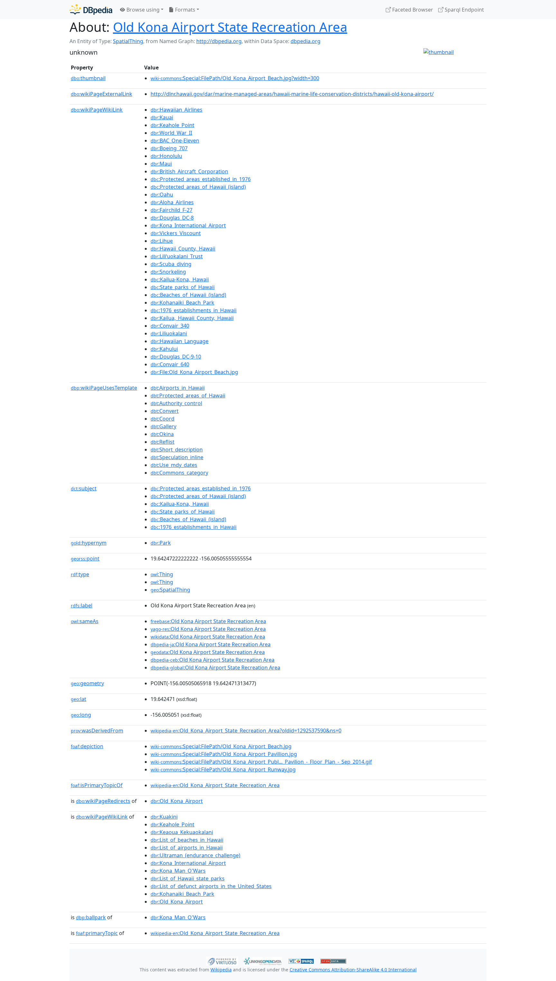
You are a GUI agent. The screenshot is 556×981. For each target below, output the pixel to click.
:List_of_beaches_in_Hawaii (187, 839)
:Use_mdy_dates (174, 464)
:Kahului (164, 348)
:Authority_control (176, 403)
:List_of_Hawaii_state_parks (188, 878)
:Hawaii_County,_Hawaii (183, 248)
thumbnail (88, 78)
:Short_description (177, 449)
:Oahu (162, 194)
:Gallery (163, 426)
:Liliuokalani (169, 333)
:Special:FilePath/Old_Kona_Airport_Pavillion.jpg (224, 754)
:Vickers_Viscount (176, 233)
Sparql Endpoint (463, 9)
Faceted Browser (412, 9)
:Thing (162, 574)
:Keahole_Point (172, 125)
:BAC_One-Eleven (175, 140)
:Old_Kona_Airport (177, 800)
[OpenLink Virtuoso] (222, 960)
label (81, 605)
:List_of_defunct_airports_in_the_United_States (211, 886)
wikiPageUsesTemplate (104, 387)
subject (84, 488)
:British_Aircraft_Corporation (189, 171)
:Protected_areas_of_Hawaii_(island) (198, 186)
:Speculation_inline (177, 457)
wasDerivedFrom (97, 730)
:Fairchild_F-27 (171, 209)
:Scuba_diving (171, 264)
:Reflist (162, 441)
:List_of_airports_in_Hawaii (187, 847)
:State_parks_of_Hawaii (183, 287)
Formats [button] (184, 9)
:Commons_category (179, 472)
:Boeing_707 (169, 148)
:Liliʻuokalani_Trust (177, 256)
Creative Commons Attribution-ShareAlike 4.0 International (353, 970)
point (85, 558)
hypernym (89, 542)
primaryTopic (97, 933)
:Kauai (162, 117)
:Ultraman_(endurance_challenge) (195, 855)
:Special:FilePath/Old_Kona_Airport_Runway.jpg (223, 769)
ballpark (91, 917)
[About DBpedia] (91, 9)
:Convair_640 (170, 364)
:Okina (162, 434)
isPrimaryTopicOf (97, 785)
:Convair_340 (170, 325)
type (80, 574)
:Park (161, 542)
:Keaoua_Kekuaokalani (182, 832)
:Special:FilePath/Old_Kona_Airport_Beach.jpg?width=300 (235, 78)
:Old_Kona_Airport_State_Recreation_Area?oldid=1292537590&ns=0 (246, 730)
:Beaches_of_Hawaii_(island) (188, 294)
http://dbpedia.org (219, 41)
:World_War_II (171, 132)
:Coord (162, 418)
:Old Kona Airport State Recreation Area (208, 621)
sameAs (84, 621)
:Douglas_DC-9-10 (176, 356)
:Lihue (162, 240)
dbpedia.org (305, 41)
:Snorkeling (168, 271)
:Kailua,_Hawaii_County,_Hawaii (192, 318)
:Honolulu (166, 155)
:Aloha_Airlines (172, 202)
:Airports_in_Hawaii (178, 387)
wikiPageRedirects (103, 800)
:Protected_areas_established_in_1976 (201, 179)
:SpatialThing (170, 589)
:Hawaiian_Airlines (176, 109)
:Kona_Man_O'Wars (178, 870)
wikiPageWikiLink (97, 109)
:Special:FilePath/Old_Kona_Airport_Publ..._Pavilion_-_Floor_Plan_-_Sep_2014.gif (261, 761)
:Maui (161, 163)
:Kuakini (164, 816)
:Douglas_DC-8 (172, 217)
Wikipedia (221, 970)
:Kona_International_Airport (188, 225)
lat (78, 699)
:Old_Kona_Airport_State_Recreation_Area (215, 785)
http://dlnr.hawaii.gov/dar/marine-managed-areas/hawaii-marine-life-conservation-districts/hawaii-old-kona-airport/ (292, 93)
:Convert (165, 410)
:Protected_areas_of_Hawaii (188, 395)
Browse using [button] (142, 9)
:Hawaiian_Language (179, 341)
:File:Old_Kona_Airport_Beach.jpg (194, 372)
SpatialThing (128, 41)
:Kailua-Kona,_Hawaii (180, 279)
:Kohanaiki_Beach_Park (182, 302)
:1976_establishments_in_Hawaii (193, 310)
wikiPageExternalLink (101, 93)
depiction (87, 746)
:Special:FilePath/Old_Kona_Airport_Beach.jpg (221, 746)
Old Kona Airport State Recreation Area (230, 27)
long (81, 714)
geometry (87, 683)
